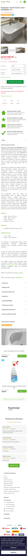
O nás (5, 476)
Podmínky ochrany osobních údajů (12, 487)
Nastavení (13, 547)
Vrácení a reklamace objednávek (11, 491)
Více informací (21, 543)
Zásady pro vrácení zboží (9, 489)
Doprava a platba (8, 479)
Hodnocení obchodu (14, 419)
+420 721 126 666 (10, 504)
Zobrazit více (14, 465)
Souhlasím (13, 552)
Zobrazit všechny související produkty (14, 399)
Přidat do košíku (16, 82)
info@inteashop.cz (10, 502)
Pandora (21, 272)
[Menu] (24, 1)
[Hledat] (16, 1)
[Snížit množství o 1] (6, 83)
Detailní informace (6, 96)
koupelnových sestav (12, 264)
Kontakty (6, 478)
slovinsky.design (10, 510)
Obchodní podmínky (8, 483)
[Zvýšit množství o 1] (6, 81)
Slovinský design (10, 508)
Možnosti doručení (6, 77)
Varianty (21, 356)
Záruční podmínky (8, 485)
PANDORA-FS (19, 277)
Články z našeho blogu (9, 493)
